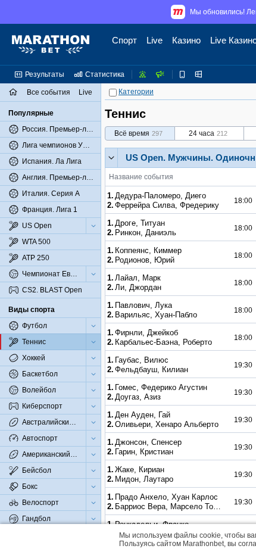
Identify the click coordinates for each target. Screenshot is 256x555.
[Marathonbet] (50, 45)
